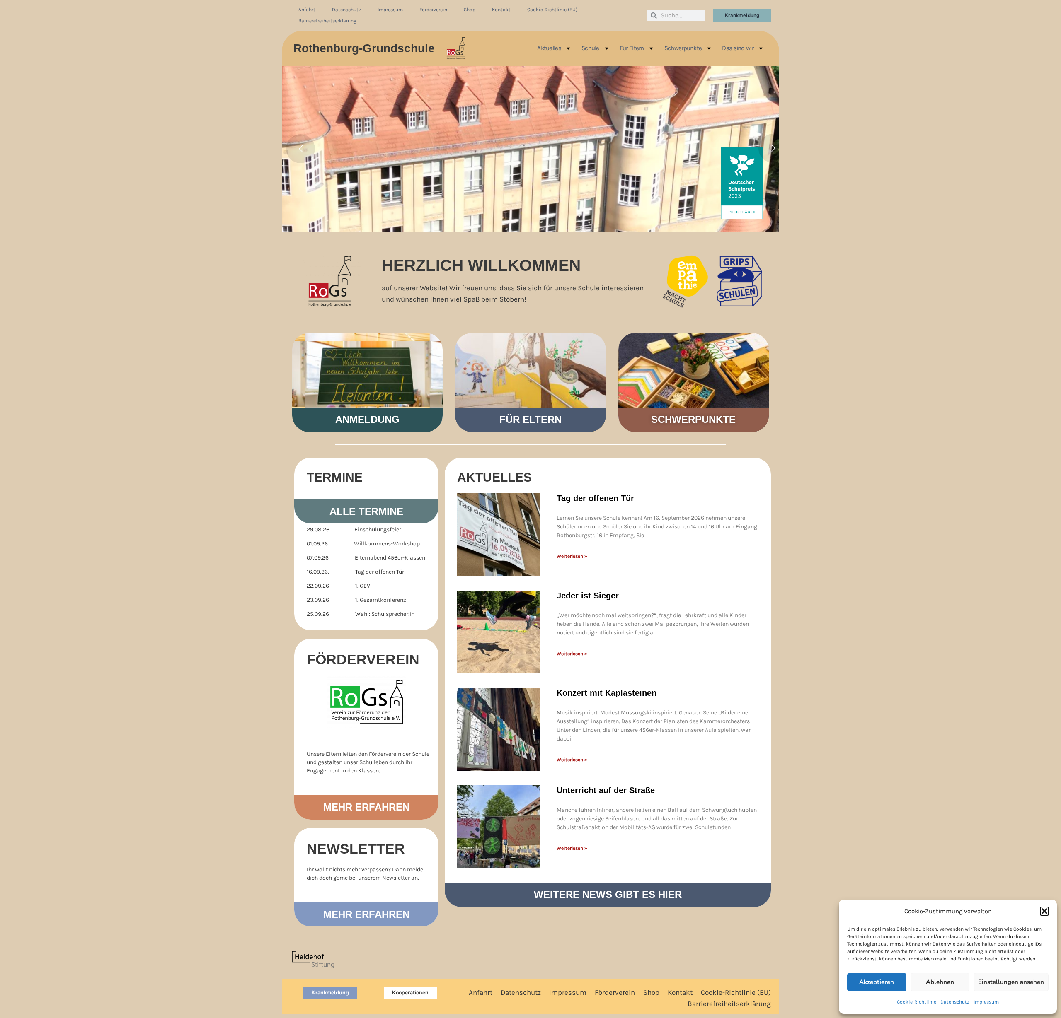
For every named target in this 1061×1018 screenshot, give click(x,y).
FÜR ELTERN (530, 419)
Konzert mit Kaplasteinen (606, 692)
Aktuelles (549, 48)
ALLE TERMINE (366, 511)
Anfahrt (306, 9)
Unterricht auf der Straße (606, 790)
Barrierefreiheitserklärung (327, 21)
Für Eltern (632, 48)
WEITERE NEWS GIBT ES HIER (608, 894)
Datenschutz (954, 1002)
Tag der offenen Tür (595, 498)
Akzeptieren (876, 982)
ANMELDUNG (367, 419)
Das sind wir (737, 48)
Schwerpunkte (683, 48)
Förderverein (433, 9)
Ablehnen (940, 982)
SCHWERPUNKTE (693, 419)
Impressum (986, 1002)
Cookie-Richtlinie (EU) (552, 9)
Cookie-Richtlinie (916, 1002)
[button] (1044, 911)
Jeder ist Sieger (588, 595)
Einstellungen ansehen (1011, 982)
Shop (469, 9)
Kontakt (501, 9)
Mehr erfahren (366, 807)
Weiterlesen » (572, 556)
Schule (590, 48)
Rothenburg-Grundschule (364, 48)
